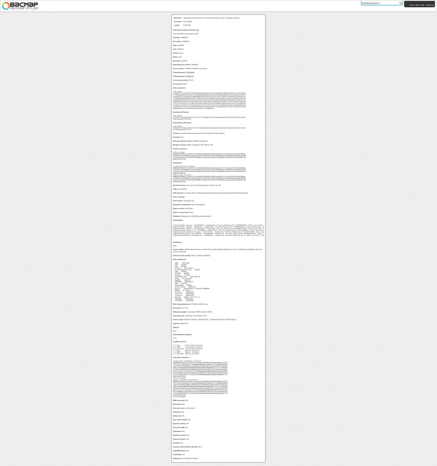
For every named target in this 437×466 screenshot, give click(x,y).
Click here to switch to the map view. (186, 30)
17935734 (189, 76)
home (412, 5)
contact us (430, 5)
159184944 (190, 72)
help (422, 5)
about (417, 5)
